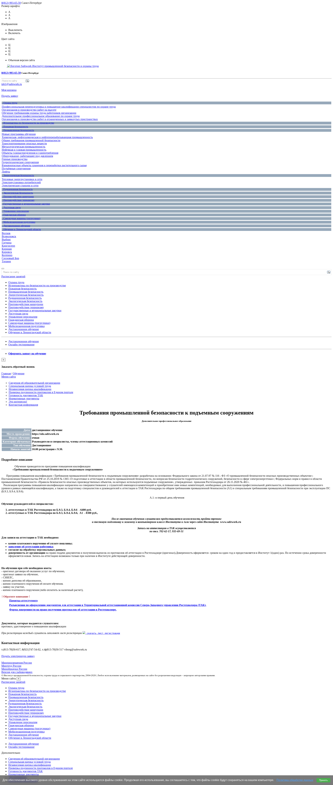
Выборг (6, 239)
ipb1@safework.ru (11, 84)
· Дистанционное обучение (16, 225)
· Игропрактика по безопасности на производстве (28, 123)
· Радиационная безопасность (17, 189)
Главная (6, 373)
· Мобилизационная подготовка (18, 222)
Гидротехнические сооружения (20, 162)
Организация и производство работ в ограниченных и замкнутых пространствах (50, 119)
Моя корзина (8, 90)
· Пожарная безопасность (15, 126)
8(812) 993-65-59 (11, 2)
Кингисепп (8, 245)
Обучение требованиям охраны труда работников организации (39, 112)
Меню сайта (8, 376)
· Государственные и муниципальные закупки (26, 204)
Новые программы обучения (19, 134)
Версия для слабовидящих (16, 672)
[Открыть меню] (2, 268)
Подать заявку (9, 95)
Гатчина (6, 242)
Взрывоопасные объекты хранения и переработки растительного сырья (44, 165)
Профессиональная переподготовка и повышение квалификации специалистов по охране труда (59, 106)
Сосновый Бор (10, 258)
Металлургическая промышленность (23, 146)
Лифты (6, 171)
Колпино (7, 255)
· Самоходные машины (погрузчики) (21, 218)
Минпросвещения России (16, 662)
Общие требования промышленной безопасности (31, 140)
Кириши (7, 248)
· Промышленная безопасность (18, 130)
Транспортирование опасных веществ (24, 143)
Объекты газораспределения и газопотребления (30, 152)
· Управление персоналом (15, 211)
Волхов (6, 233)
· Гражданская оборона (14, 215)
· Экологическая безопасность (17, 193)
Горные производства (14, 159)
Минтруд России (11, 665)
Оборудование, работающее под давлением (27, 156)
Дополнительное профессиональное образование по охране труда (41, 116)
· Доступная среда (11, 207)
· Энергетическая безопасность (18, 175)
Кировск (7, 251)
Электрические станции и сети (20, 185)
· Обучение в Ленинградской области (21, 229)
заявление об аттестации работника (30, 546)
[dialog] (166, 363)
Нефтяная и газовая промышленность (24, 149)
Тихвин (6, 261)
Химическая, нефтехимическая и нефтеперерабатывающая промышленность (47, 137)
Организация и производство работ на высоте (29, 109)
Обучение (18, 373)
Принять (323, 780)
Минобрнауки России (14, 668)
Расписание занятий (13, 276)
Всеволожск (9, 236)
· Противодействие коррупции (18, 196)
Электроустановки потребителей (21, 182)
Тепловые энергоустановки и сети (22, 179)
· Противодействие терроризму (18, 200)
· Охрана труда (9, 103)
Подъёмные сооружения (16, 168)
